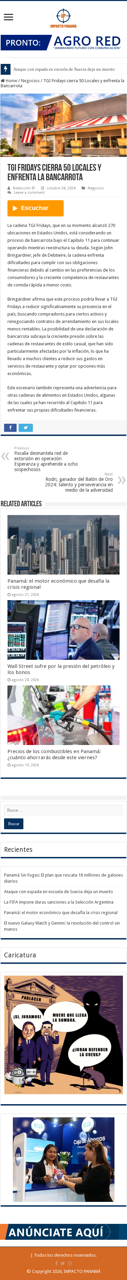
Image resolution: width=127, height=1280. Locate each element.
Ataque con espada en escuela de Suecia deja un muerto (64, 69)
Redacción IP (24, 188)
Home (11, 80)
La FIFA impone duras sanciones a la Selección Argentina (58, 902)
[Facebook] (57, 1263)
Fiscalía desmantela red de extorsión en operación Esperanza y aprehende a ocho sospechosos (46, 459)
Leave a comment (29, 192)
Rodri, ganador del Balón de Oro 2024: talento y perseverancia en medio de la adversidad (79, 482)
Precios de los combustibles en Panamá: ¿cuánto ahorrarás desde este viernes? (54, 754)
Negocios (30, 80)
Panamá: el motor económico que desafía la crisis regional (61, 912)
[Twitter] (63, 1263)
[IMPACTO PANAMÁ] (63, 16)
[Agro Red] (63, 42)
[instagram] (69, 1263)
